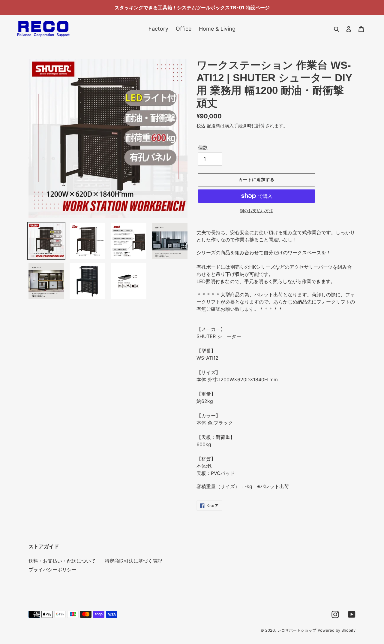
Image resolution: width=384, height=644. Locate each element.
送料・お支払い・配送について (62, 561)
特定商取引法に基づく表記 (133, 561)
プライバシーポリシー (52, 570)
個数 (203, 147)
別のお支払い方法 (256, 210)
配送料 (213, 125)
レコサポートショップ (296, 630)
